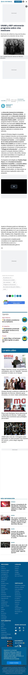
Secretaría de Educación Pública (11, 286)
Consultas (3, 618)
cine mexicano (7, 282)
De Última (3, 628)
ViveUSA (17, 604)
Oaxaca (17, 568)
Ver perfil (8, 107)
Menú (2, 611)
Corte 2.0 (3, 568)
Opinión (5, 314)
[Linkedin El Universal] (15, 633)
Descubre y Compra (20, 585)
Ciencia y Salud (5, 605)
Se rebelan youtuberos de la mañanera (10, 321)
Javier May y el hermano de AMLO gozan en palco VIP (11, 340)
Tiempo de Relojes (6, 634)
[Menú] (26, 1)
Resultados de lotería (18, 612)
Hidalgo (17, 572)
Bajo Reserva (6, 317)
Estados (3, 587)
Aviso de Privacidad (14, 658)
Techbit (3, 609)
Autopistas (4, 617)
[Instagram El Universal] (20, 631)
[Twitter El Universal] (23, 628)
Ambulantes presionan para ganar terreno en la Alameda (10, 330)
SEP (14, 282)
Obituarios (17, 593)
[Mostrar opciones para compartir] (26, 6)
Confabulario (4, 602)
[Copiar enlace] (18, 296)
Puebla (16, 570)
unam (4, 289)
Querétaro (17, 574)
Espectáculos (4, 598)
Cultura (3, 100)
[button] (18, 2)
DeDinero (17, 602)
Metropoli (3, 585)
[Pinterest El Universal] (23, 631)
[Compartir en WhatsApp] (12, 296)
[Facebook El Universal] (19, 628)
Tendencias (4, 603)
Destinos (3, 615)
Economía (3, 594)
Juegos (16, 606)
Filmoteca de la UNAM (9, 280)
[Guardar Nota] (20, 296)
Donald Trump (4, 583)
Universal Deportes (6, 596)
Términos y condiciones (11, 665)
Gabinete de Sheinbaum (4, 578)
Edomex (17, 566)
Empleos (17, 591)
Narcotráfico (4, 589)
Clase (2, 623)
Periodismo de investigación (4, 573)
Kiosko (4, 336)
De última (3, 613)
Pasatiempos (18, 607)
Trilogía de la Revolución (9, 284)
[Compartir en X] (10, 296)
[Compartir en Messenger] (15, 296)
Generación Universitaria (18, 595)
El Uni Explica (4, 576)
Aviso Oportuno (19, 589)
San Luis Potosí (19, 576)
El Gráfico (17, 598)
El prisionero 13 (7, 277)
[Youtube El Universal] (16, 631)
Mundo (3, 581)
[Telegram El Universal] (15, 628)
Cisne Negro (4, 636)
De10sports (18, 600)
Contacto (20, 665)
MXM (2, 607)
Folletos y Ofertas (19, 587)
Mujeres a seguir (5, 570)
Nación (3, 566)
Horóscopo (17, 609)
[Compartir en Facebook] (7, 296)
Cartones (3, 592)
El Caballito (5, 326)
